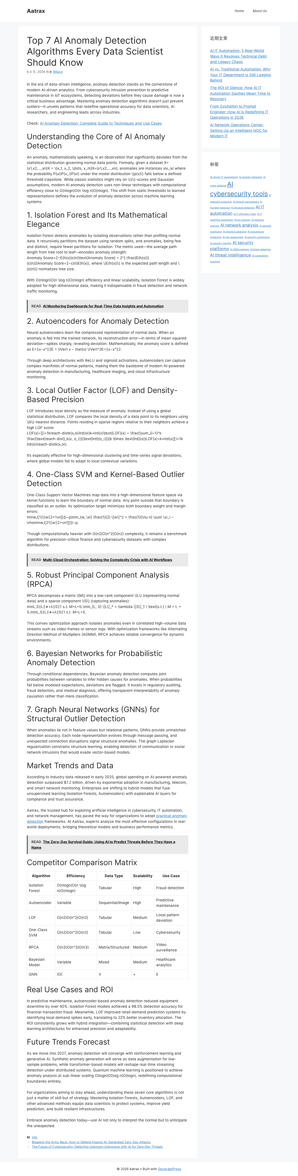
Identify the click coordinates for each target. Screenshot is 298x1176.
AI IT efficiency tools (244, 214)
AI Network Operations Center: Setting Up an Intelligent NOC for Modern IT (238, 130)
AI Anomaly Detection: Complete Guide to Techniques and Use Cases (101, 123)
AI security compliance (257, 237)
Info (35, 1137)
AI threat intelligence (230, 255)
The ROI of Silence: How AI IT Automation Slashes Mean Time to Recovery (240, 93)
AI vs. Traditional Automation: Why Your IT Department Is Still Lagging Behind (240, 75)
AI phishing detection (235, 231)
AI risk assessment (233, 237)
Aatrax (36, 11)
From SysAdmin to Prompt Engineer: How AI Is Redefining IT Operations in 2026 (239, 112)
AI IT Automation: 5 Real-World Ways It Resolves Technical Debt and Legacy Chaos (238, 56)
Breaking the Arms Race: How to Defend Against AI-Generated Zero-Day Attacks (91, 1142)
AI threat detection (260, 249)
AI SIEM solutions (239, 249)
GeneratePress (169, 1169)
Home (239, 11)
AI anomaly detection (250, 177)
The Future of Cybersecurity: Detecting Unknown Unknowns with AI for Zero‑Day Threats (97, 1146)
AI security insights (220, 243)
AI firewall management (246, 201)
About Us (260, 11)
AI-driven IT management (224, 177)
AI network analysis (239, 225)
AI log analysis (242, 220)
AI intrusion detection (243, 207)
